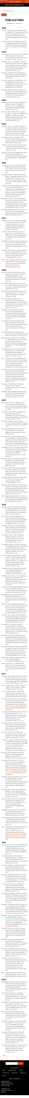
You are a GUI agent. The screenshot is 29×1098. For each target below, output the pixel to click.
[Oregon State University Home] (4, 1)
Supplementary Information (13, 267)
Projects (4, 1075)
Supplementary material (12, 832)
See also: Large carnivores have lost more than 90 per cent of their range (15, 833)
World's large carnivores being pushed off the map (15, 837)
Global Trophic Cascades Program (14, 5)
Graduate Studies (12, 1070)
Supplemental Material (11, 926)
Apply (4, 15)
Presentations (5, 1073)
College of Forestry (15, 1)
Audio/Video (15, 1073)
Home (3, 1070)
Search (21, 1063)
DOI (6, 39)
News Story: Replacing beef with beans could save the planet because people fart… (16, 707)
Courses (21, 1070)
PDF (11, 78)
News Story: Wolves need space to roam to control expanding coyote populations (16, 772)
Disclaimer (3, 1091)
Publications (23, 1073)
